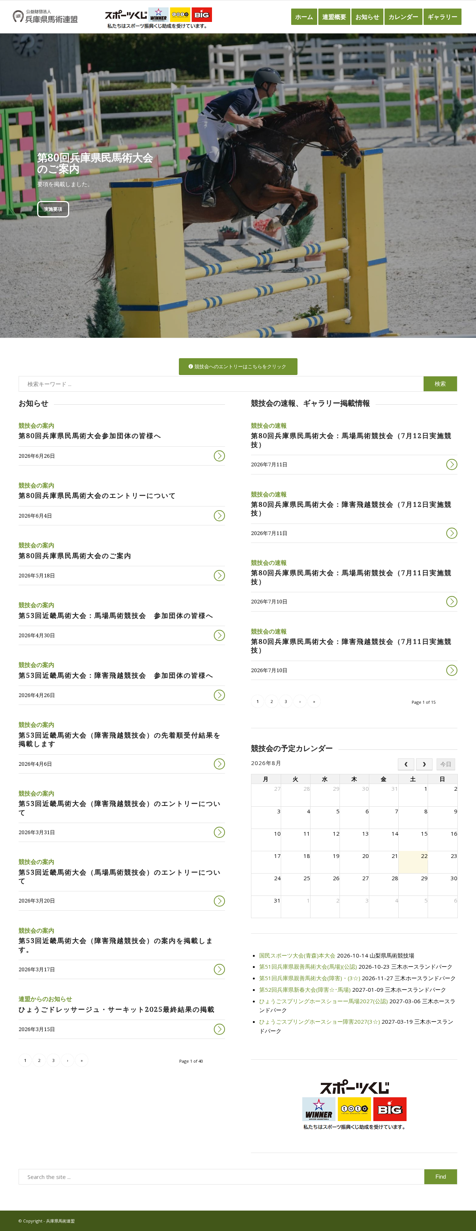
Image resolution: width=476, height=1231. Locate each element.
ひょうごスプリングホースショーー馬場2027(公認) (323, 1001)
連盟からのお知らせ (45, 999)
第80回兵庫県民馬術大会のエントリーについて (97, 495)
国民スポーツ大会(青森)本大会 (297, 955)
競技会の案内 (36, 425)
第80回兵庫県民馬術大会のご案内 (75, 556)
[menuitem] (304, 16)
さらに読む (219, 455)
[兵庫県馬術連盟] (45, 16)
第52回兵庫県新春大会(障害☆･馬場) (305, 989)
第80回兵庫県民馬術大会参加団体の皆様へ (90, 436)
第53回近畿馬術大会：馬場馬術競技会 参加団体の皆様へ (116, 615)
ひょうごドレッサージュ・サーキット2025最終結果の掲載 (117, 1009)
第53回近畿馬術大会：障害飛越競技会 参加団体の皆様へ (116, 675)
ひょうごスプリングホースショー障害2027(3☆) (319, 1021)
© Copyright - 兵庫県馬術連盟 (47, 1221)
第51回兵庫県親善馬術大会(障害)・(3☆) (309, 978)
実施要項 (53, 209)
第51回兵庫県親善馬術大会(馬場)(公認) (308, 966)
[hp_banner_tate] (354, 1105)
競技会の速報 (269, 425)
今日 (445, 764)
